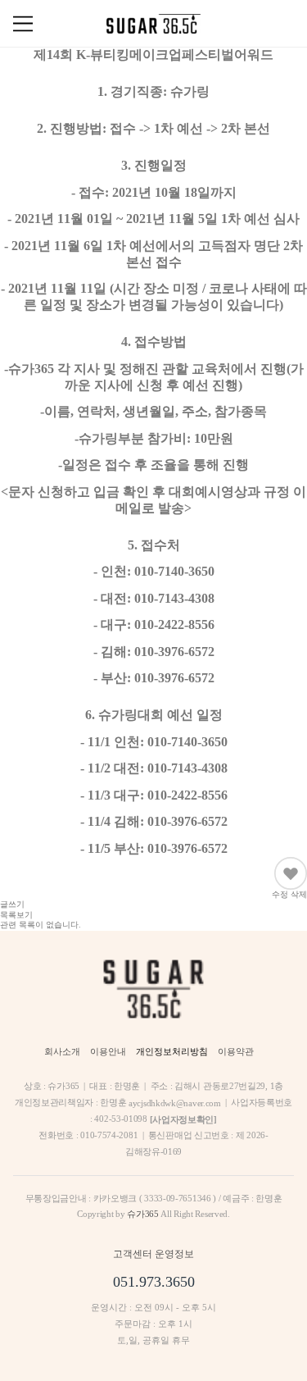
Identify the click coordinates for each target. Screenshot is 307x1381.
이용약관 (236, 1051)
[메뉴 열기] (23, 23)
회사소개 (62, 1051)
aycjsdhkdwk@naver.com (175, 1103)
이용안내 (108, 1051)
